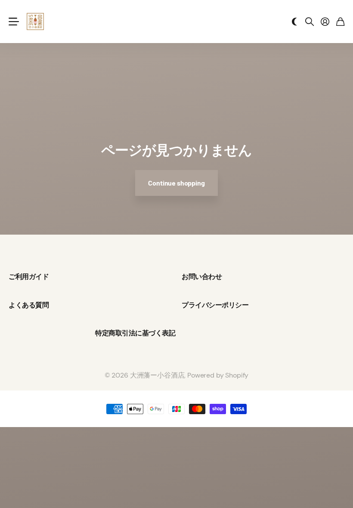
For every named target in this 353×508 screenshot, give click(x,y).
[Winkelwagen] (340, 21)
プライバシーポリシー (215, 304)
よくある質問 (29, 304)
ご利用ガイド (29, 276)
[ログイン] (325, 21)
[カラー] (294, 21)
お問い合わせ (202, 276)
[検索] (309, 21)
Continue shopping (176, 183)
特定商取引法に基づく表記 (135, 332)
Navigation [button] (13, 21)
